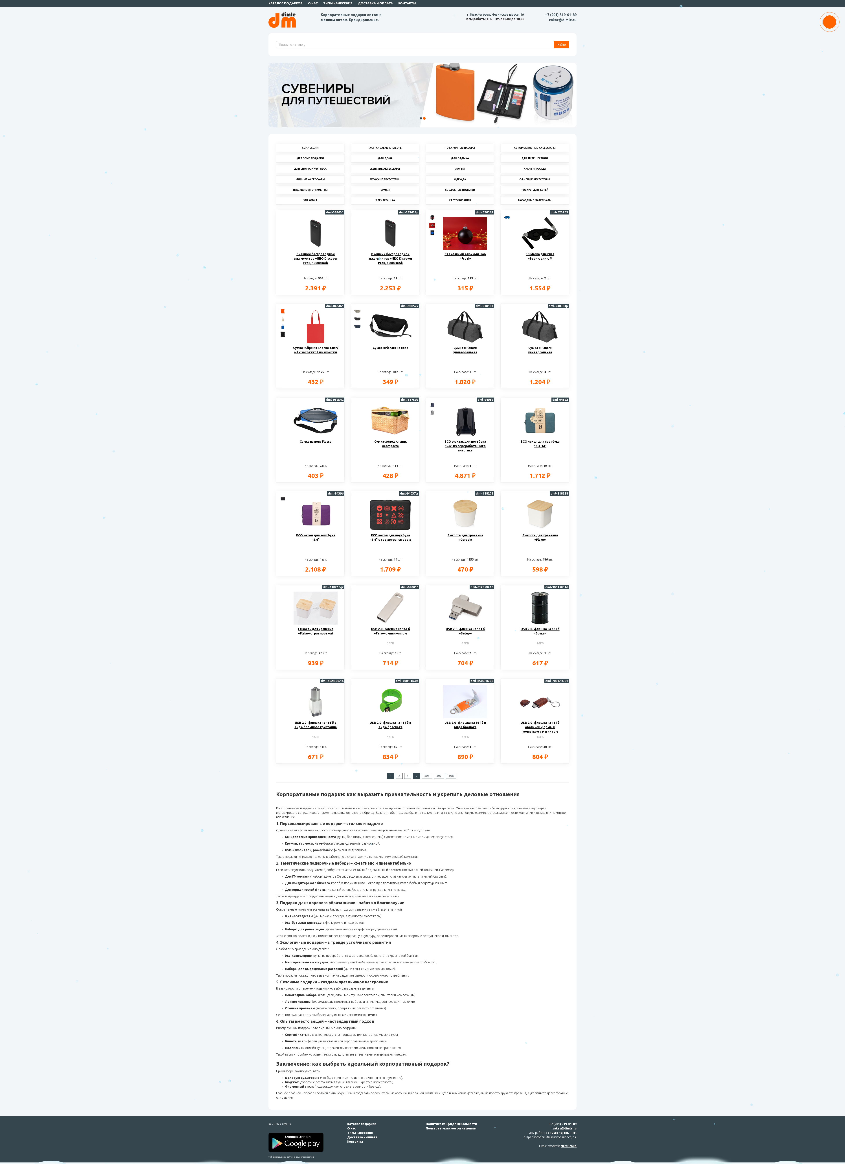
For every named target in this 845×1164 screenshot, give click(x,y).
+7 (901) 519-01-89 (561, 15)
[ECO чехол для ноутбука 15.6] (282, 498)
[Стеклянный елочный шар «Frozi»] (432, 217)
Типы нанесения (337, 3)
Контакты (407, 3)
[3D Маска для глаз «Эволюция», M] (507, 217)
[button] (283, 95)
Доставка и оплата (375, 3)
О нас (313, 3)
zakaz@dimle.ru (563, 20)
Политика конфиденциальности (451, 1124)
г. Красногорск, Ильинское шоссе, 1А (495, 14)
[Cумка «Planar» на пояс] (357, 311)
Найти (561, 44)
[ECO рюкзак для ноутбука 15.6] (432, 404)
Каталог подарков (285, 3)
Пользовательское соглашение (451, 1128)
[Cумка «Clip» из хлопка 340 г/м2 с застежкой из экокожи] (282, 311)
